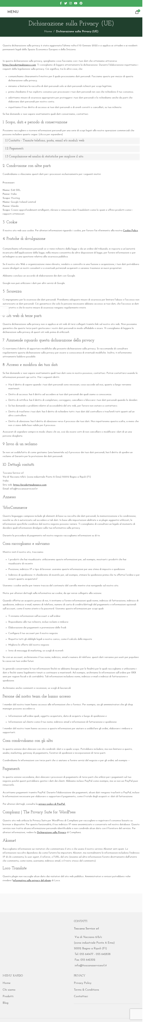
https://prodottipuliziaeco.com (19, 65)
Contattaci (81, 996)
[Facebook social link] (61, 3)
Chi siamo (9, 989)
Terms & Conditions (86, 989)
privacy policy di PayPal (52, 804)
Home (48, 31)
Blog (5, 1003)
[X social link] (65, 3)
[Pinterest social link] (81, 3)
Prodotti (8, 996)
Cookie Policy (130, 230)
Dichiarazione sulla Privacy (51, 832)
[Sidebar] (4, 311)
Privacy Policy (82, 983)
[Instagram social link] (70, 3)
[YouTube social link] (76, 3)
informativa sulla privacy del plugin (32, 880)
